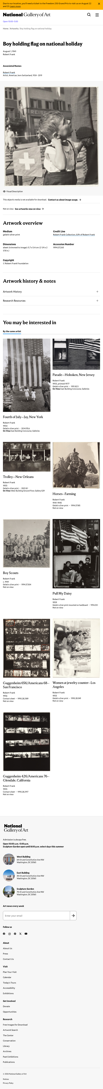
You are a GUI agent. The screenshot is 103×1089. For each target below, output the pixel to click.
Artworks (14, 28)
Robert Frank (9, 72)
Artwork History (12, 291)
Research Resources (14, 300)
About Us (7, 948)
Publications (9, 1061)
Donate (6, 1006)
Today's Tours (9, 982)
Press (5, 953)
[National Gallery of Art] (51, 827)
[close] (99, 3)
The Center (8, 1035)
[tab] (12, 331)
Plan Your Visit (10, 971)
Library (6, 1046)
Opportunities (9, 1011)
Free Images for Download (15, 1024)
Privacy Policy (8, 1083)
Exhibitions (8, 993)
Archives (7, 1051)
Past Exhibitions (10, 1056)
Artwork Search (10, 1029)
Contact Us (8, 959)
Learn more (15, 6)
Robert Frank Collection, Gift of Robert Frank (74, 234)
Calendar (7, 977)
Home (5, 28)
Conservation (9, 1040)
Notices (6, 1079)
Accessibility (9, 987)
